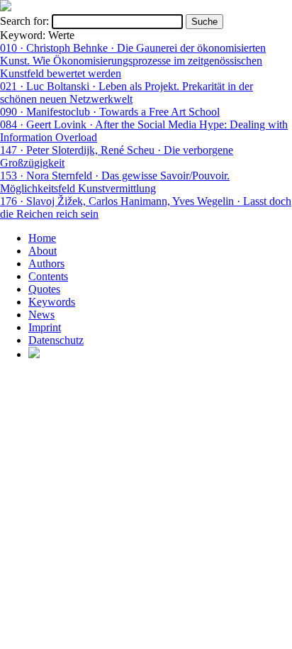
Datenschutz (56, 340)
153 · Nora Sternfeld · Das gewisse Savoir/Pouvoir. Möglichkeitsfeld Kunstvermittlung (115, 182)
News (41, 315)
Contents (48, 276)
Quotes (44, 289)
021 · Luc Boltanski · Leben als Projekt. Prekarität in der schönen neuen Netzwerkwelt (126, 92)
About (42, 251)
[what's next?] (5, 7)
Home (42, 238)
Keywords (51, 302)
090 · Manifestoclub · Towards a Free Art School (110, 112)
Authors (46, 263)
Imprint (44, 327)
